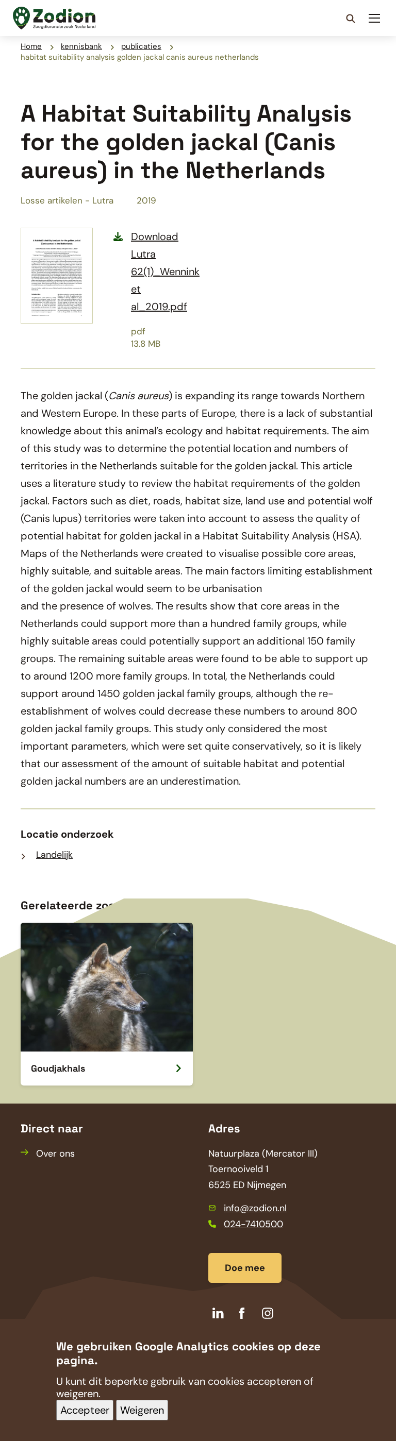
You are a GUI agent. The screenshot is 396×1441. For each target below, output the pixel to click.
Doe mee (245, 1268)
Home (31, 46)
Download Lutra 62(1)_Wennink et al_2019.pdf (165, 271)
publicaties (141, 46)
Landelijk (54, 855)
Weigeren (142, 1410)
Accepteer (84, 1410)
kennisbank (81, 46)
